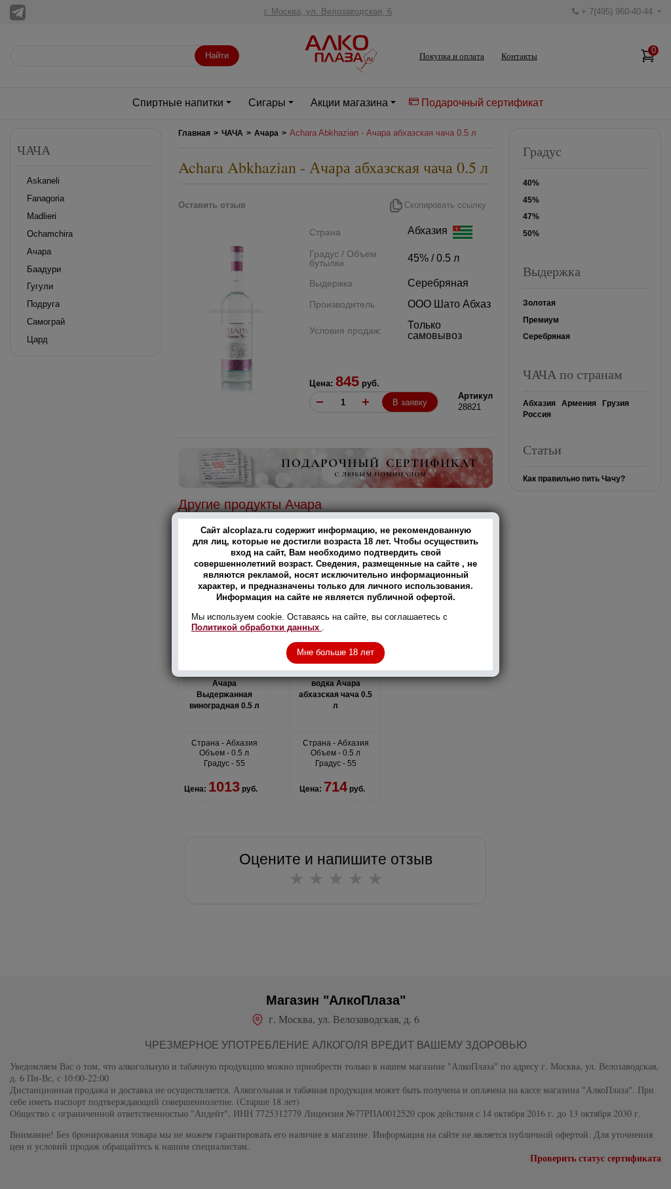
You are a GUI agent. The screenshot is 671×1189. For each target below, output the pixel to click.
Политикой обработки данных (256, 627)
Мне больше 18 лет (335, 652)
